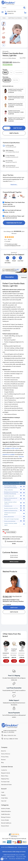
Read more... (14, 184)
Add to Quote (14, 133)
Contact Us (10, 13)
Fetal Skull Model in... (14, 650)
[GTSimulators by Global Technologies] (8, 2)
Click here (21, 456)
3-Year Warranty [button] (11, 156)
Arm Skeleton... (22, 650)
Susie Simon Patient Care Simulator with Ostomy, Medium (13, 600)
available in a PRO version (12, 448)
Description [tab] (9, 277)
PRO (24, 483)
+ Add (6, 661)
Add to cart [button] (14, 607)
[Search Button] (24, 8)
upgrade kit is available (8, 454)
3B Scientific (5, 51)
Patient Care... (6, 650)
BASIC (21, 483)
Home (4, 18)
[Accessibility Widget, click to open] (2, 859)
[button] (5, 58)
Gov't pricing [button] (11, 161)
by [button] (10, 146)
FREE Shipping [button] (12, 151)
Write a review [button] (14, 561)
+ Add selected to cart (14, 223)
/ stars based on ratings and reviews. (14, 851)
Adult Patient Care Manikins (15, 18)
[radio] (5, 72)
